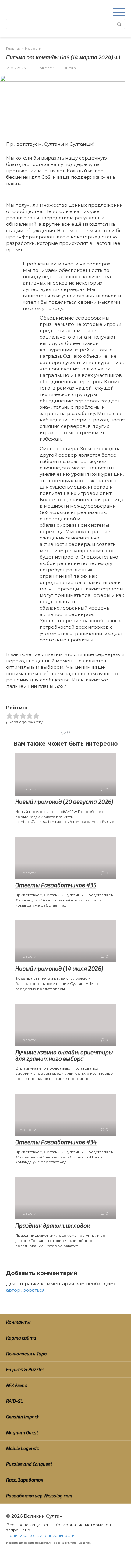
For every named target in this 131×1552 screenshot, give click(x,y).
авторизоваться (25, 1290)
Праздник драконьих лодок (52, 1225)
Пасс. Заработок (24, 1480)
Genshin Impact (22, 1416)
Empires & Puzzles (25, 1369)
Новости (45, 68)
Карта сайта (21, 1338)
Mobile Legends (22, 1448)
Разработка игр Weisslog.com (39, 1495)
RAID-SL (14, 1401)
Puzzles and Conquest (29, 1464)
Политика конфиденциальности (40, 1535)
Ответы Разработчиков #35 (55, 884)
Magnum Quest (22, 1432)
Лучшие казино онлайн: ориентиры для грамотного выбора (64, 1055)
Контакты (18, 1322)
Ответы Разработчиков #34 (56, 1141)
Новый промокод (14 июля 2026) (59, 968)
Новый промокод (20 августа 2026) (64, 801)
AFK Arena (16, 1385)
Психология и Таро (26, 1353)
